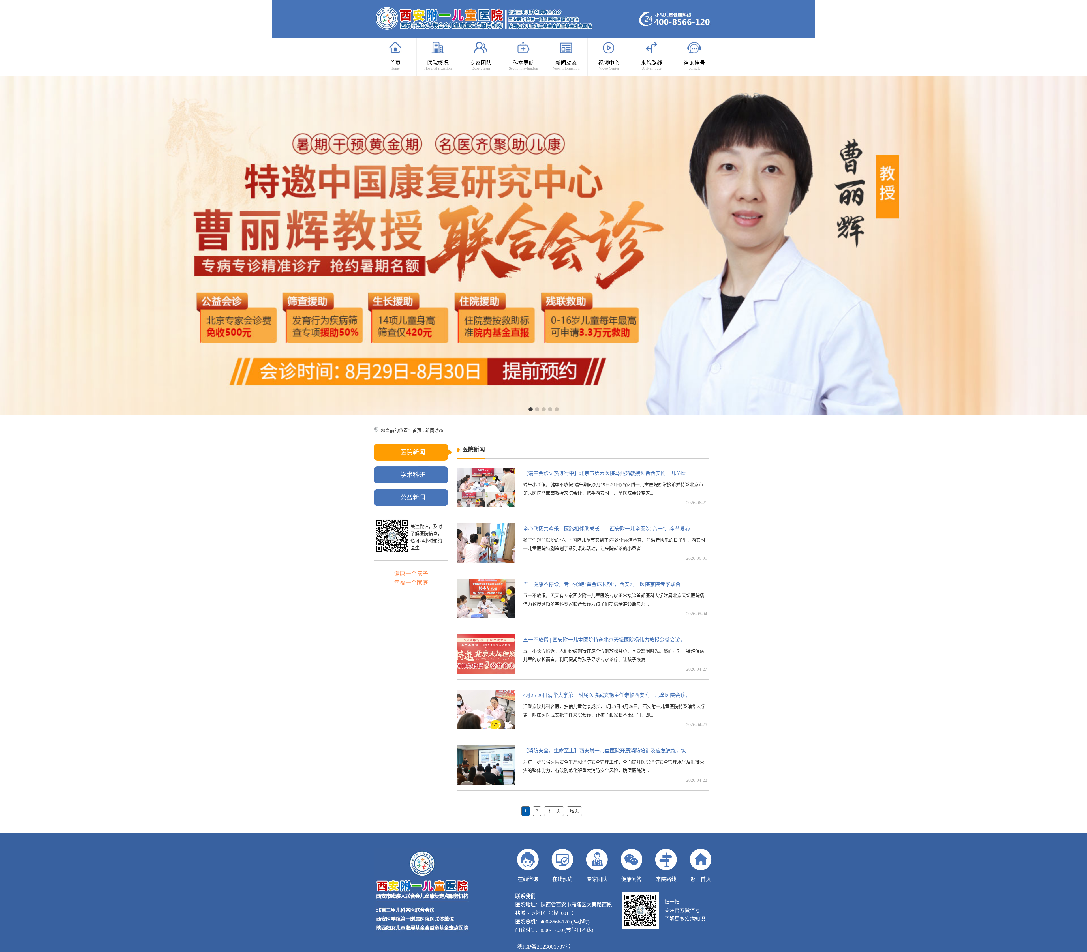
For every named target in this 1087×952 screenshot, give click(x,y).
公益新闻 (412, 497)
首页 (395, 65)
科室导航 (523, 65)
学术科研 (412, 474)
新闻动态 (566, 65)
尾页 (574, 811)
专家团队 (480, 65)
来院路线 (651, 65)
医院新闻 (412, 452)
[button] (530, 409)
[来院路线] (666, 861)
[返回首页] (700, 861)
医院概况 (438, 65)
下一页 (554, 811)
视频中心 (609, 65)
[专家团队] (597, 861)
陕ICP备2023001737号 (544, 947)
